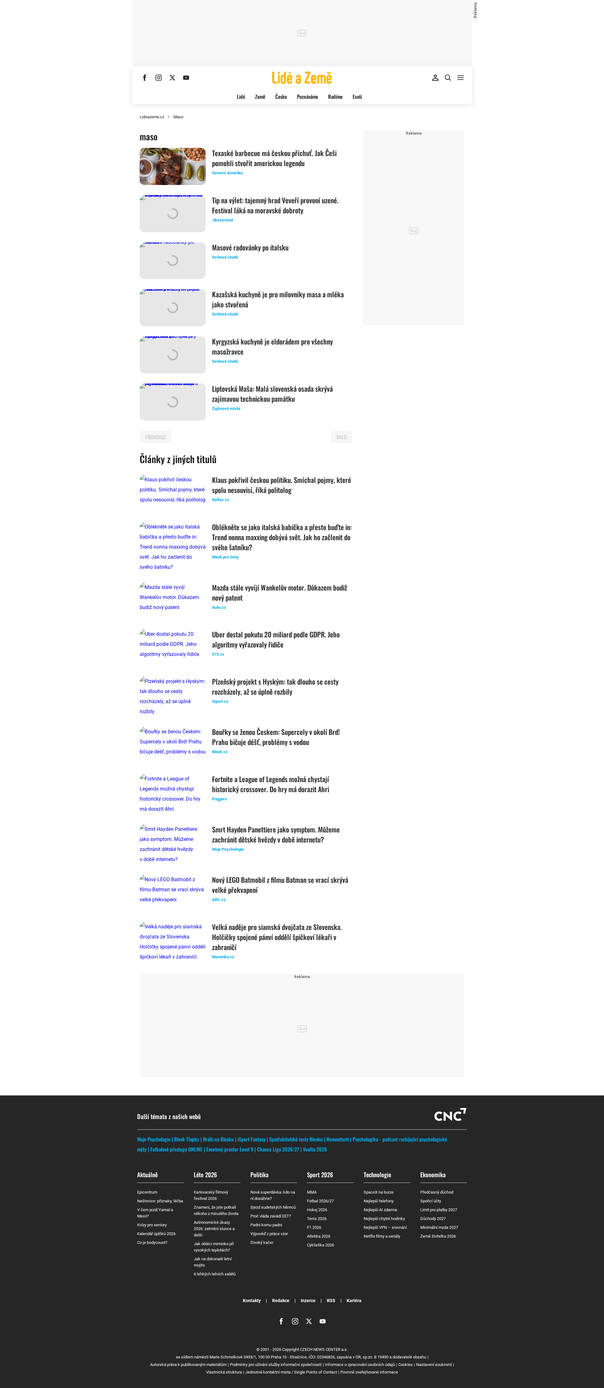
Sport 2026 (320, 1174)
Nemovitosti (338, 1139)
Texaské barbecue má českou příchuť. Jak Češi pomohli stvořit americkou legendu (274, 158)
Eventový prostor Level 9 (229, 1149)
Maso (178, 117)
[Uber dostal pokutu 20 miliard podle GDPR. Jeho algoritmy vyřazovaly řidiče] (173, 647)
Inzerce (308, 1300)
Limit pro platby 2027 (438, 1209)
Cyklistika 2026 (320, 1245)
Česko (281, 96)
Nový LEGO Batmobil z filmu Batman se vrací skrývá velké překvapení (280, 885)
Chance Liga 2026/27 (278, 1149)
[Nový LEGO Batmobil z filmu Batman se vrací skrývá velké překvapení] (173, 893)
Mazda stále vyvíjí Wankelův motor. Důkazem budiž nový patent (279, 592)
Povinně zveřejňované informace (369, 1372)
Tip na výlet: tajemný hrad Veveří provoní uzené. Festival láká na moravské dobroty (275, 205)
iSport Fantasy (252, 1139)
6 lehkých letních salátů (215, 1274)
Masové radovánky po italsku (250, 247)
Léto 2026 (205, 1174)
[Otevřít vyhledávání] (448, 77)
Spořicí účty (430, 1201)
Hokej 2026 (317, 1209)
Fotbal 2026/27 (320, 1201)
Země (260, 96)
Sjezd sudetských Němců (273, 1207)
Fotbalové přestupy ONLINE (176, 1149)
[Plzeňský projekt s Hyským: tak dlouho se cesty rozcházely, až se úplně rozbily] (173, 696)
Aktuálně (147, 1174)
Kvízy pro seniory (152, 1225)
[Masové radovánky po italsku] (173, 260)
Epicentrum (147, 1192)
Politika (259, 1174)
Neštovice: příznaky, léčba (160, 1201)
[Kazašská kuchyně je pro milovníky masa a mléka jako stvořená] (173, 307)
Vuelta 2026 (315, 1149)
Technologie (377, 1174)
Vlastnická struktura (224, 1372)
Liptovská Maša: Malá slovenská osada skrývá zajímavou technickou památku (272, 393)
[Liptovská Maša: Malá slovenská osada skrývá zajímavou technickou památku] (173, 402)
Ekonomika (433, 1174)
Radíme (335, 96)
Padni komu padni (266, 1225)
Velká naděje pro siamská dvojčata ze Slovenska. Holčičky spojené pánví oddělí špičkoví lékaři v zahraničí (277, 937)
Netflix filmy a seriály (382, 1236)
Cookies (405, 1364)
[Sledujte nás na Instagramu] (159, 78)
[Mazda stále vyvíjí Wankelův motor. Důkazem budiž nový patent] (173, 600)
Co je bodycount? (152, 1242)
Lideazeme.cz (152, 117)
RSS (331, 1300)
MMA (311, 1192)
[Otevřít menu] (460, 77)
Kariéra (354, 1300)
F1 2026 (314, 1227)
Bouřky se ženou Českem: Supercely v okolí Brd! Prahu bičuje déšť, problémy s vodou (276, 737)
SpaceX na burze (379, 1192)
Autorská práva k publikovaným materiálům (188, 1364)
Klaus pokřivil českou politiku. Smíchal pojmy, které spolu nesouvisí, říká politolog (281, 485)
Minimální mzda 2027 (439, 1227)
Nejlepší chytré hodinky (384, 1218)
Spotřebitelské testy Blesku (296, 1139)
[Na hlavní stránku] (302, 77)
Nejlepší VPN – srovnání (385, 1227)
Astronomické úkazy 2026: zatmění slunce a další (214, 1228)
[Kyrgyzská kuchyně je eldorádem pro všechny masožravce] (173, 354)
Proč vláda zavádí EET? (270, 1216)
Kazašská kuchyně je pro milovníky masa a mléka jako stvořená (278, 299)
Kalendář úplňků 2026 (156, 1233)
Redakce (280, 1300)
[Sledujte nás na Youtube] (186, 78)
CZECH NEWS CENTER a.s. (324, 1349)
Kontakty (252, 1300)
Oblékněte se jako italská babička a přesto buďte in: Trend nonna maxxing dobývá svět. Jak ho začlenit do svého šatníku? (282, 537)
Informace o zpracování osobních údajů (360, 1364)
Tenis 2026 (317, 1218)
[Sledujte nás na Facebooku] (145, 78)
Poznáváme (307, 96)
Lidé (241, 96)
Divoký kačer (261, 1242)
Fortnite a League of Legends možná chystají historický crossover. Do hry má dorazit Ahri (270, 784)
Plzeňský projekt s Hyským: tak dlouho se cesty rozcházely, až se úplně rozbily (275, 686)
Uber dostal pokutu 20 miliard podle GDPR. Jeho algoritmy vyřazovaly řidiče (276, 639)
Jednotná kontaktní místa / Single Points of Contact (291, 1372)
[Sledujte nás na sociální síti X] (172, 78)
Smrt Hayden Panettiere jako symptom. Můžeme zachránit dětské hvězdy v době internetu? (276, 834)
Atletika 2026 (318, 1236)
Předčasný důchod (436, 1192)
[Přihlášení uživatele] (435, 77)
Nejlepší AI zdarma (380, 1209)
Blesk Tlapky (186, 1139)
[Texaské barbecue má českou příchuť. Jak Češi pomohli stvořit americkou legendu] (173, 166)
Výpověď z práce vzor (269, 1233)
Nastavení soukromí (434, 1364)
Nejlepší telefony (379, 1201)
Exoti (357, 96)
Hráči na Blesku (218, 1139)
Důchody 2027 (433, 1218)
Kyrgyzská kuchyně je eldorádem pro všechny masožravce (272, 346)
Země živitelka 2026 (438, 1236)
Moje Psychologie (154, 1139)
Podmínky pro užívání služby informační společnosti (276, 1364)
